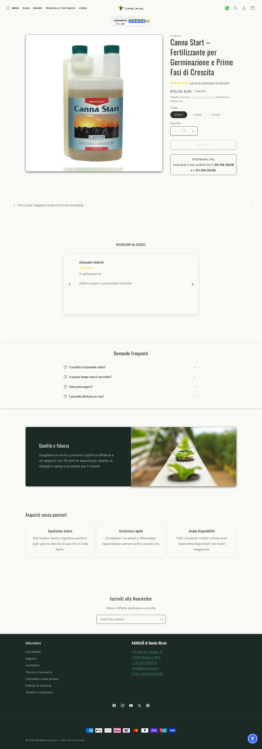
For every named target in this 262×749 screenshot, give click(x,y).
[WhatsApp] (227, 8)
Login (83, 8)
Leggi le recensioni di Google (209, 82)
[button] (235, 8)
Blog (26, 8)
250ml (180, 115)
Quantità (175, 123)
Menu (15, 8)
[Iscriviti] (161, 619)
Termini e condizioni (39, 692)
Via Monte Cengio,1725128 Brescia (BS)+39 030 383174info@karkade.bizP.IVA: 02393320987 (148, 663)
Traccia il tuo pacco (60, 8)
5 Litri (218, 115)
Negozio (31, 658)
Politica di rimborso (39, 685)
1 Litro (199, 115)
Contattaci (33, 665)
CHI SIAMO (33, 651)
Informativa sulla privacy (42, 678)
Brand (37, 8)
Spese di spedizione (203, 97)
